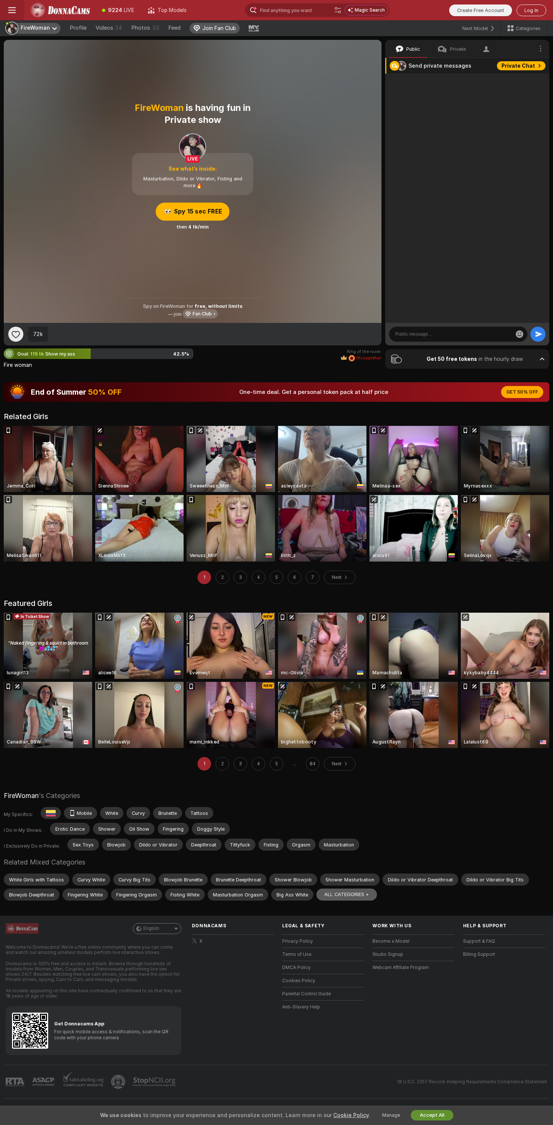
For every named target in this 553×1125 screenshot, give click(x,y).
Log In (531, 10)
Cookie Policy (351, 1115)
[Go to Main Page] (59, 10)
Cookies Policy (298, 980)
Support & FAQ (479, 941)
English (151, 928)
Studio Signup (387, 954)
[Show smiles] (519, 334)
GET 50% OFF (522, 392)
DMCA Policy (296, 967)
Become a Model (390, 941)
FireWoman (21, 795)
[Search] (338, 10)
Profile (78, 27)
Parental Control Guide (306, 993)
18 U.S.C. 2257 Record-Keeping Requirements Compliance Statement (472, 1081)
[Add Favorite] (15, 334)
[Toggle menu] (12, 10)
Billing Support (479, 954)
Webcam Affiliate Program (400, 967)
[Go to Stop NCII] (155, 1081)
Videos (109, 27)
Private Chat (518, 66)
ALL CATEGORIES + (346, 894)
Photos (145, 27)
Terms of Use (296, 954)
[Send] (537, 334)
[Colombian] (51, 813)
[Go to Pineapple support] (119, 1082)
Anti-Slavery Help (301, 1007)
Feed (174, 27)
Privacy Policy (297, 941)
